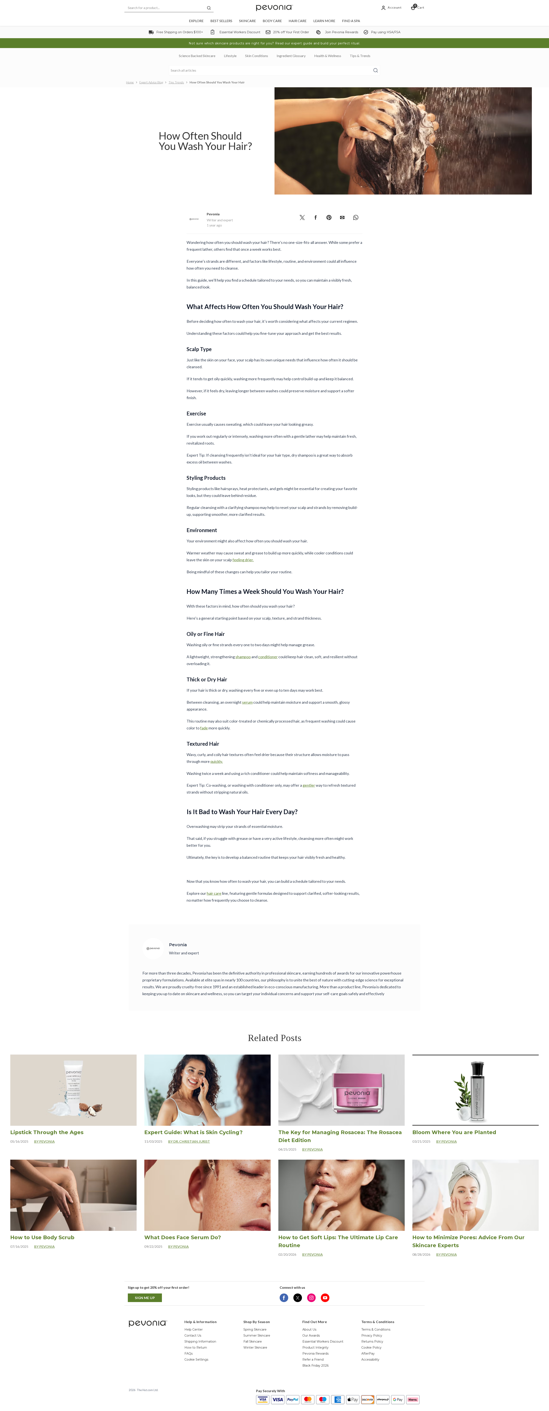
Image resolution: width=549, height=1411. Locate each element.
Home (130, 82)
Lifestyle (230, 56)
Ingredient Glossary (291, 56)
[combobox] (169, 7)
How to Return (195, 1347)
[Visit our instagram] (311, 1297)
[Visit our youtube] (325, 1297)
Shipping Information (200, 1341)
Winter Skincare (255, 1347)
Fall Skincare (252, 1341)
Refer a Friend (313, 1359)
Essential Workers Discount (322, 1341)
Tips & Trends (360, 56)
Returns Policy (372, 1341)
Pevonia (213, 214)
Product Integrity (315, 1347)
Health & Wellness (327, 56)
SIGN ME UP (145, 1298)
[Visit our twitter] (297, 1297)
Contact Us (192, 1335)
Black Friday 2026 (315, 1365)
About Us (309, 1329)
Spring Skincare (255, 1329)
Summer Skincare (256, 1335)
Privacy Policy (371, 1335)
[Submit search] (209, 8)
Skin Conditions (256, 56)
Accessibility (370, 1359)
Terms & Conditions (375, 1329)
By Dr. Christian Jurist (189, 1141)
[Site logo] (274, 8)
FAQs (188, 1353)
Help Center (193, 1329)
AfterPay (368, 1353)
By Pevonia (44, 1141)
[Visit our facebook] (284, 1297)
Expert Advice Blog (151, 82)
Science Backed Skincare (197, 56)
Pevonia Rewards (315, 1353)
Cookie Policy (371, 1347)
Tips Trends (176, 82)
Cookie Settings (196, 1359)
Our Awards (311, 1335)
